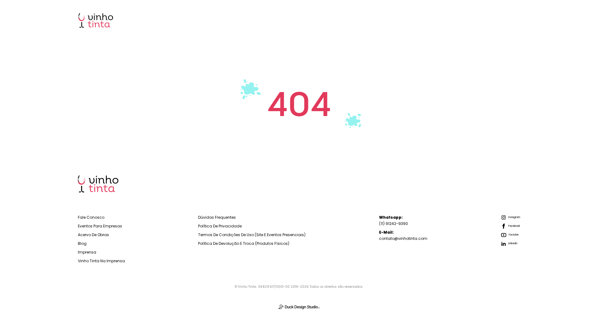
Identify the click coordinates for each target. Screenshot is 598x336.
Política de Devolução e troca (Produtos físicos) (243, 243)
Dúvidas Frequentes (217, 217)
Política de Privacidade (220, 226)
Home (308, 20)
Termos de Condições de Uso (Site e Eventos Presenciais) (252, 234)
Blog (467, 20)
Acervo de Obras (93, 234)
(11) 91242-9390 (393, 220)
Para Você (394, 20)
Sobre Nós (434, 20)
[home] (96, 20)
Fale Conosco (91, 217)
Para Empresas (349, 20)
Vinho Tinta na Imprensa (101, 261)
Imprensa (501, 20)
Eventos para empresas (100, 226)
